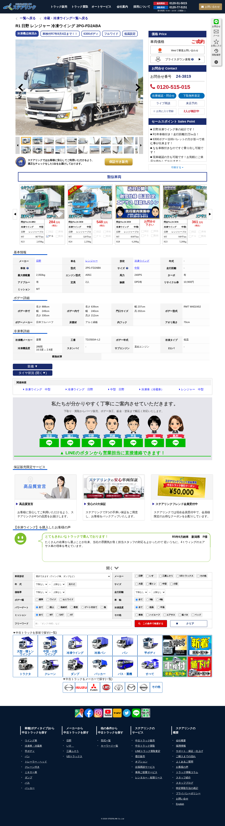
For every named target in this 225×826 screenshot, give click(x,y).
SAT (61, 615)
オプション (141, 761)
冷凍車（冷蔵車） (152, 389)
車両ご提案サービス (146, 772)
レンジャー (91, 260)
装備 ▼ (32, 366)
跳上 (52, 607)
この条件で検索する (151, 623)
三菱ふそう (167, 576)
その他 (203, 576)
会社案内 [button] (122, 6)
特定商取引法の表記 (187, 788)
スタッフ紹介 (183, 777)
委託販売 (140, 756)
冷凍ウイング (141, 260)
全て (141, 599)
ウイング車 (31, 740)
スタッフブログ (184, 782)
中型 (136, 267)
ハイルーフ (154, 615)
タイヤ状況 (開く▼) (32, 373)
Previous (19, 87)
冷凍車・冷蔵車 (33, 745)
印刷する (176, 167)
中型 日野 (117, 389)
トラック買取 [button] (79, 6)
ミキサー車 (31, 772)
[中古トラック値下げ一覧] (199, 666)
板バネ (185, 615)
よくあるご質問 (184, 761)
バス (27, 782)
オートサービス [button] (101, 6)
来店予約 (191, 103)
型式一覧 (106, 740)
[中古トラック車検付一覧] (174, 666)
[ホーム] (19, 6)
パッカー (30, 788)
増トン (152, 584)
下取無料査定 (191, 95)
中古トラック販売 (145, 740)
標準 (41, 599)
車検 (141, 615)
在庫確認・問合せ (163, 95)
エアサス (171, 615)
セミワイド (68, 599)
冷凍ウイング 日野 (80, 389)
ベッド (198, 615)
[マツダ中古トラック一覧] (131, 687)
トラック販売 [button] (58, 6)
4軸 (161, 599)
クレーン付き (32, 767)
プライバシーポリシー (188, 793)
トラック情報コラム (187, 772)
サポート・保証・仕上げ (189, 751)
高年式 (72, 584)
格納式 (64, 607)
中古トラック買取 (145, 745)
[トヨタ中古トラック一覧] (118, 687)
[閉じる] (216, 62)
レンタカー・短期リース (148, 777)
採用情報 (181, 745)
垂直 (76, 607)
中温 (162, 607)
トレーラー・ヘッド (36, 761)
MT (51, 615)
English (180, 804)
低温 (151, 607)
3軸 (151, 599)
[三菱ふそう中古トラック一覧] (94, 687)
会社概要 (181, 740)
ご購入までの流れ (186, 756)
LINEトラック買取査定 (147, 751)
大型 (141, 584)
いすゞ (152, 576)
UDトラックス (186, 576)
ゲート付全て (91, 607)
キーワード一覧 (109, 745)
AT (71, 615)
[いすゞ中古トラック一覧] (81, 687)
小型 (175, 584)
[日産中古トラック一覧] (143, 687)
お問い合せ (182, 798)
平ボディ (30, 751)
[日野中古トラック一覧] (69, 687)
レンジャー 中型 (192, 389)
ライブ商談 (163, 103)
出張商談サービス (145, 767)
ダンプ (28, 777)
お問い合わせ (212, 6)
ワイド (53, 599)
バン (27, 756)
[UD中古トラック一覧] (106, 687)
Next (139, 87)
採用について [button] (141, 6)
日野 (38, 260)
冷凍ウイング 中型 (37, 389)
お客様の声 (182, 767)
